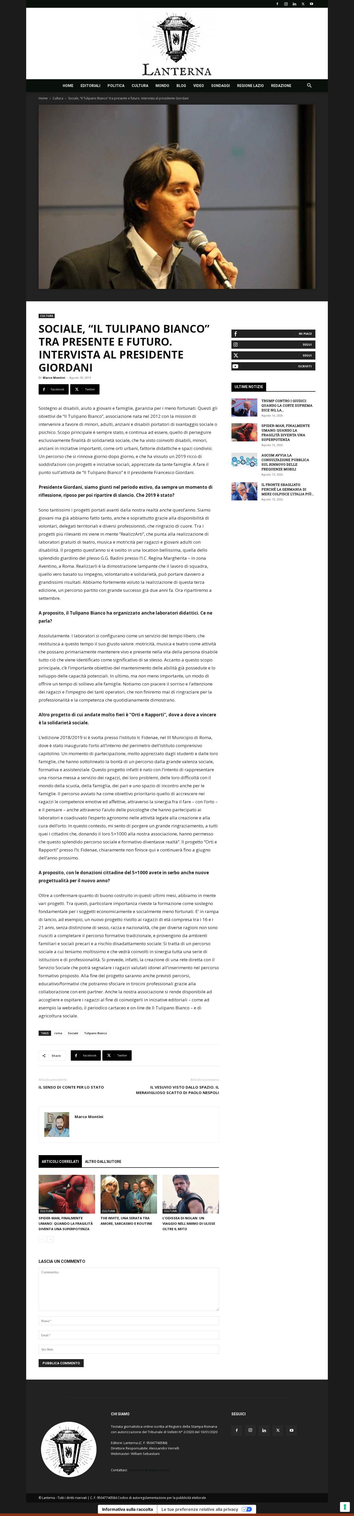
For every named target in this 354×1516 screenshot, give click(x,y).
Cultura (140, 86)
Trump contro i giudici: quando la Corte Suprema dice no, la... (287, 405)
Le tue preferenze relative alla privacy (199, 1509)
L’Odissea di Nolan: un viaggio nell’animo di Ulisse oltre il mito (188, 1223)
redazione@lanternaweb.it (149, 1470)
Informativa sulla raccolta (127, 1509)
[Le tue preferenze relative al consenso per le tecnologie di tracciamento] (345, 1507)
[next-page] (50, 1239)
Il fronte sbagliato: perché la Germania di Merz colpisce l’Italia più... (287, 489)
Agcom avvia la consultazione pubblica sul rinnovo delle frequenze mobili (285, 462)
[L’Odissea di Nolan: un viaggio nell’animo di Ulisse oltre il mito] (190, 1194)
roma (58, 1033)
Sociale (73, 1033)
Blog (181, 86)
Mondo (162, 86)
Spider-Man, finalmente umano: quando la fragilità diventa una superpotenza (66, 1223)
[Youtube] (311, 4)
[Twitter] (303, 4)
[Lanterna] (177, 43)
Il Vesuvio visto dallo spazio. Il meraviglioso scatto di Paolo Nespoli (177, 1089)
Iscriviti (305, 366)
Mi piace (305, 334)
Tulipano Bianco (95, 1033)
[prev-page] (42, 1239)
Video (198, 86)
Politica (116, 86)
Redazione (281, 86)
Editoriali (90, 86)
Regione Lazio (250, 86)
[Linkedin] (294, 4)
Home (68, 86)
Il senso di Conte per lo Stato (71, 1087)
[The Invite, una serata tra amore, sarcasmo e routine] (129, 1194)
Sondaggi (220, 86)
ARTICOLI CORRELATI (60, 1162)
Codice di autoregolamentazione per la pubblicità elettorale (162, 1498)
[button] (309, 86)
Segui (307, 344)
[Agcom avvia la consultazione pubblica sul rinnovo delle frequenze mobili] (244, 462)
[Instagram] (286, 4)
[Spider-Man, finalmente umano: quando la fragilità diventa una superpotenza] (67, 1194)
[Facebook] (277, 4)
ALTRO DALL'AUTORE (103, 1162)
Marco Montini (54, 378)
